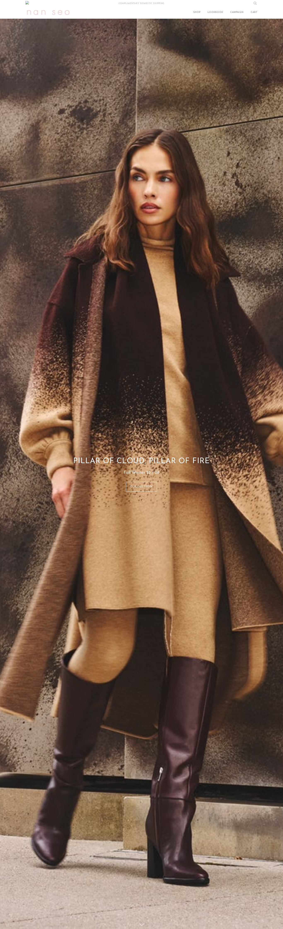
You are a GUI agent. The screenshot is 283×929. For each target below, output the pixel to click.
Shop (197, 12)
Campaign (237, 12)
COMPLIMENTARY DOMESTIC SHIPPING (141, 3)
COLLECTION (141, 486)
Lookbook (215, 12)
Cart (254, 12)
